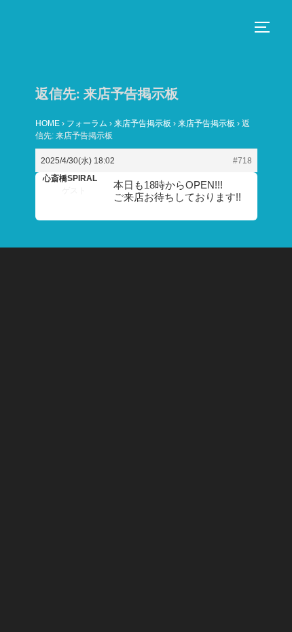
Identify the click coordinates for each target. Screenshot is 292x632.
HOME (47, 123)
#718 (242, 160)
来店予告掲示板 (142, 123)
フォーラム (87, 123)
